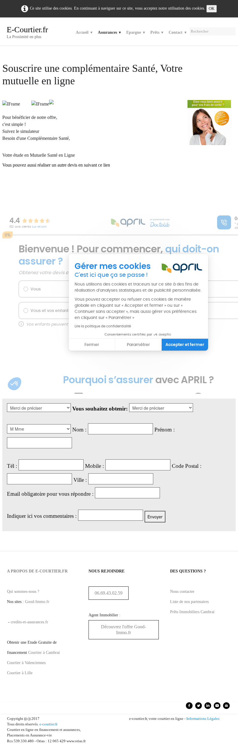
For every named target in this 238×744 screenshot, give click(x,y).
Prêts (157, 32)
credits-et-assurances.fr (29, 622)
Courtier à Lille (20, 673)
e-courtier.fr (48, 724)
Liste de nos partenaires (189, 602)
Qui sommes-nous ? (23, 591)
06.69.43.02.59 (108, 592)
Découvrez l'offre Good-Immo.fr (123, 629)
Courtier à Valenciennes (26, 663)
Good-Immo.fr (37, 602)
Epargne (136, 32)
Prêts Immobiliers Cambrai (192, 612)
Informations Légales (202, 719)
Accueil (84, 32)
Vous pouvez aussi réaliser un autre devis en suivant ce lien (56, 165)
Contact (178, 32)
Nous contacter (182, 591)
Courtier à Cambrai (44, 652)
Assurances (110, 32)
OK (211, 8)
